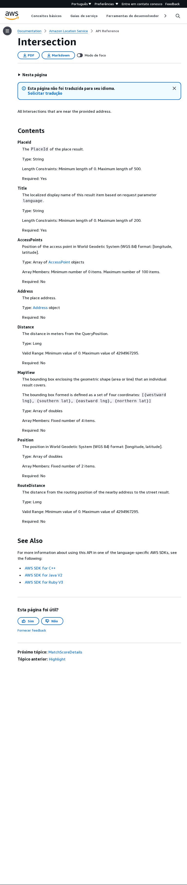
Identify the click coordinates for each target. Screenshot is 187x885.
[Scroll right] (165, 16)
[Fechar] (174, 88)
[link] (107, 30)
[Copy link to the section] (14, 130)
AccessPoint (59, 262)
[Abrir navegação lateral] (7, 31)
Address (40, 307)
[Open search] (177, 16)
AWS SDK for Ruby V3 (44, 582)
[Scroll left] (28, 16)
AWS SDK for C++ (40, 568)
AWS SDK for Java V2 (43, 575)
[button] (32, 74)
